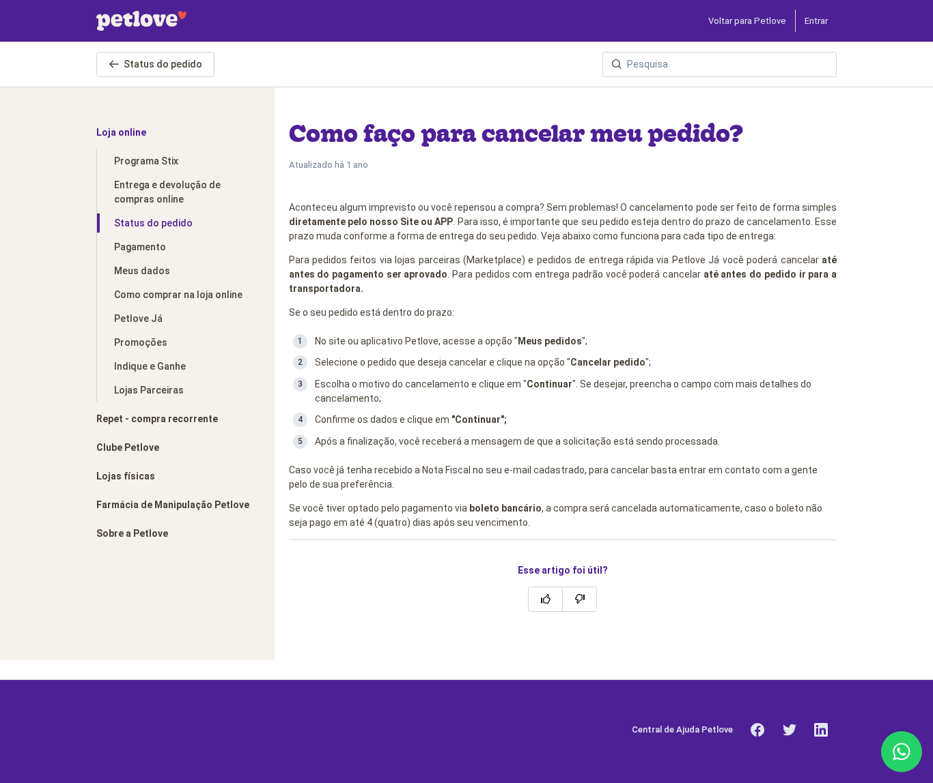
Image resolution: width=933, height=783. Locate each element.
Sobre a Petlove (132, 533)
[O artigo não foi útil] (579, 599)
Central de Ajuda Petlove (682, 729)
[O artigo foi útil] (545, 599)
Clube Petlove (127, 447)
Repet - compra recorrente (157, 418)
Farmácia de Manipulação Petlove (172, 504)
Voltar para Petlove (747, 21)
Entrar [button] (816, 21)
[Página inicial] (141, 21)
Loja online (121, 132)
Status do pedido (163, 64)
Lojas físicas (125, 476)
